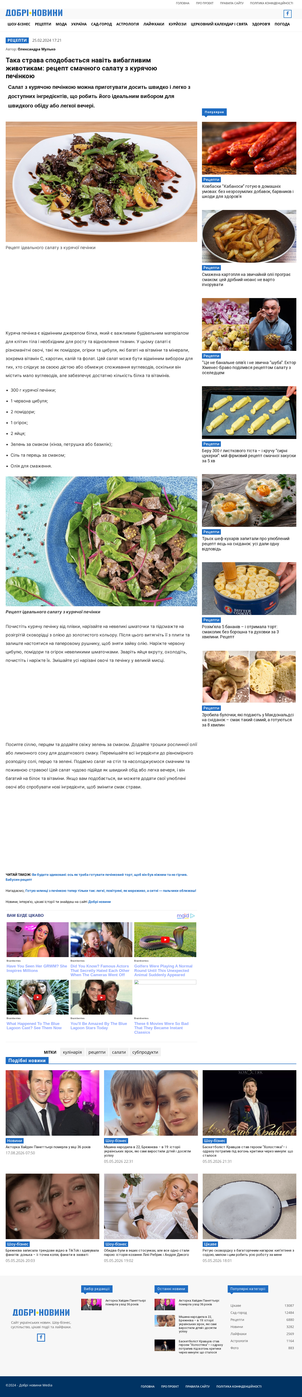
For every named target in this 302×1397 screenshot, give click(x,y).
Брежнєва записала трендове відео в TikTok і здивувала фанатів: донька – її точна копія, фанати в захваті (52, 1252)
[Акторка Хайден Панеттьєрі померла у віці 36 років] (52, 1103)
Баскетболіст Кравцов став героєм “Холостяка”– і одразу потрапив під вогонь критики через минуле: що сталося (248, 1151)
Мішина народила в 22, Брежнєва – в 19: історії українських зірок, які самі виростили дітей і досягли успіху (147, 1151)
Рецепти (17, 40)
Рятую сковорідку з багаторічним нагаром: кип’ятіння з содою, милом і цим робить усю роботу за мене (248, 1252)
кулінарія (72, 1052)
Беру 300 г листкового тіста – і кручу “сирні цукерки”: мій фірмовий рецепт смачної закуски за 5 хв (249, 455)
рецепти (96, 1052)
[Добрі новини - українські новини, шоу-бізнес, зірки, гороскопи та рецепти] (34, 12)
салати (119, 1052)
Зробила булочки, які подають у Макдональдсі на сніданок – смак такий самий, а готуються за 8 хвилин (248, 719)
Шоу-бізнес (116, 1140)
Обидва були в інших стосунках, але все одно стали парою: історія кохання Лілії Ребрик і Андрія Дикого (146, 1252)
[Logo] (41, 1312)
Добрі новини (99, 902)
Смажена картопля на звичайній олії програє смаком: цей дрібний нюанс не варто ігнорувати (246, 279)
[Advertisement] (101, 291)
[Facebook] (288, 14)
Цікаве (210, 1244)
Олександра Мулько (36, 49)
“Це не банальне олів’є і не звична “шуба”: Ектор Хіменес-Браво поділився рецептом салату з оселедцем (249, 367)
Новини (14, 1140)
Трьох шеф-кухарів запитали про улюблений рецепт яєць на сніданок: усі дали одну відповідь (245, 543)
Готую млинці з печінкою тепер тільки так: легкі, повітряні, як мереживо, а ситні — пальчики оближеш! (110, 891)
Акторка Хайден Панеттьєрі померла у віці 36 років (48, 1147)
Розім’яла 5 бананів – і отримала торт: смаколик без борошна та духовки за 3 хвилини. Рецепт (240, 631)
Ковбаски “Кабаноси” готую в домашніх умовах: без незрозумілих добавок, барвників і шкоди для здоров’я (248, 191)
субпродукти (145, 1052)
